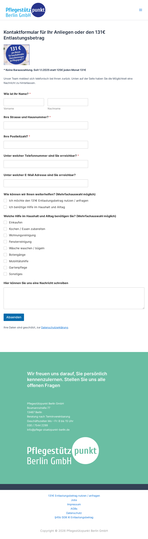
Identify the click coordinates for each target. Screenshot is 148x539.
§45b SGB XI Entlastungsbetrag (74, 517)
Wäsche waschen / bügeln (26, 248)
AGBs (74, 508)
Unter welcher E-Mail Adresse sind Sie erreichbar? (40, 175)
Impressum (74, 504)
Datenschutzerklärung (54, 327)
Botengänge (17, 254)
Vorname (9, 108)
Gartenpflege (18, 267)
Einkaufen (15, 222)
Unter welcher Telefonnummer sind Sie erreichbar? (41, 155)
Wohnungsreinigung (22, 235)
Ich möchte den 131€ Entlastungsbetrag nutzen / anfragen (48, 200)
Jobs (74, 500)
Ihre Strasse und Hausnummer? (27, 117)
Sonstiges (15, 274)
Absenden (13, 317)
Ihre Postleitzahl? (17, 136)
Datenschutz (74, 513)
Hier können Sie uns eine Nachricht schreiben (36, 283)
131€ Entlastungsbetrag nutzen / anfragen (74, 495)
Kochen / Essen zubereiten (27, 229)
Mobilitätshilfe (18, 261)
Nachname (54, 108)
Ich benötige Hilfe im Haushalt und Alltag (37, 207)
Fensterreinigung (20, 241)
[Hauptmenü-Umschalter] (140, 10)
